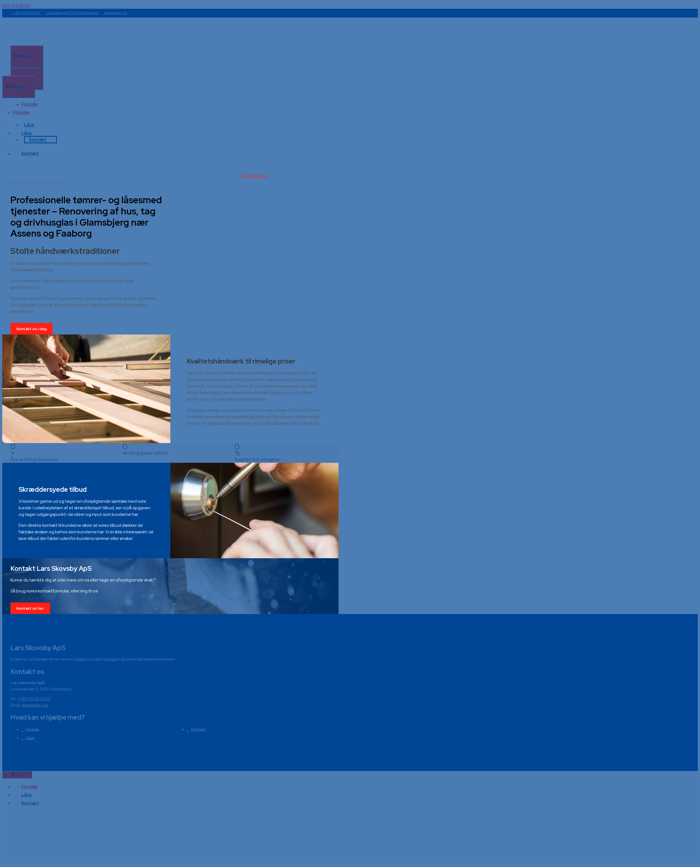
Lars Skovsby (254, 176)
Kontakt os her (30, 608)
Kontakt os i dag (31, 328)
